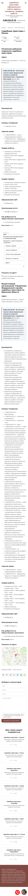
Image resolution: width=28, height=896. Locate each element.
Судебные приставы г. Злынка (14, 737)
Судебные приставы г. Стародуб (14, 802)
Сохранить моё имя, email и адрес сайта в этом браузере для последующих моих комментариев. (13, 716)
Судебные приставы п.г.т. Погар (14, 834)
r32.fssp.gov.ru (8, 203)
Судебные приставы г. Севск (14, 819)
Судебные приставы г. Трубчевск (14, 769)
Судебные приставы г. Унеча (14, 753)
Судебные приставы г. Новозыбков (14, 850)
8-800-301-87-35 (9, 20)
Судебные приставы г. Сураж (14, 786)
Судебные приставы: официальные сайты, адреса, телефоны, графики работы (14, 8)
